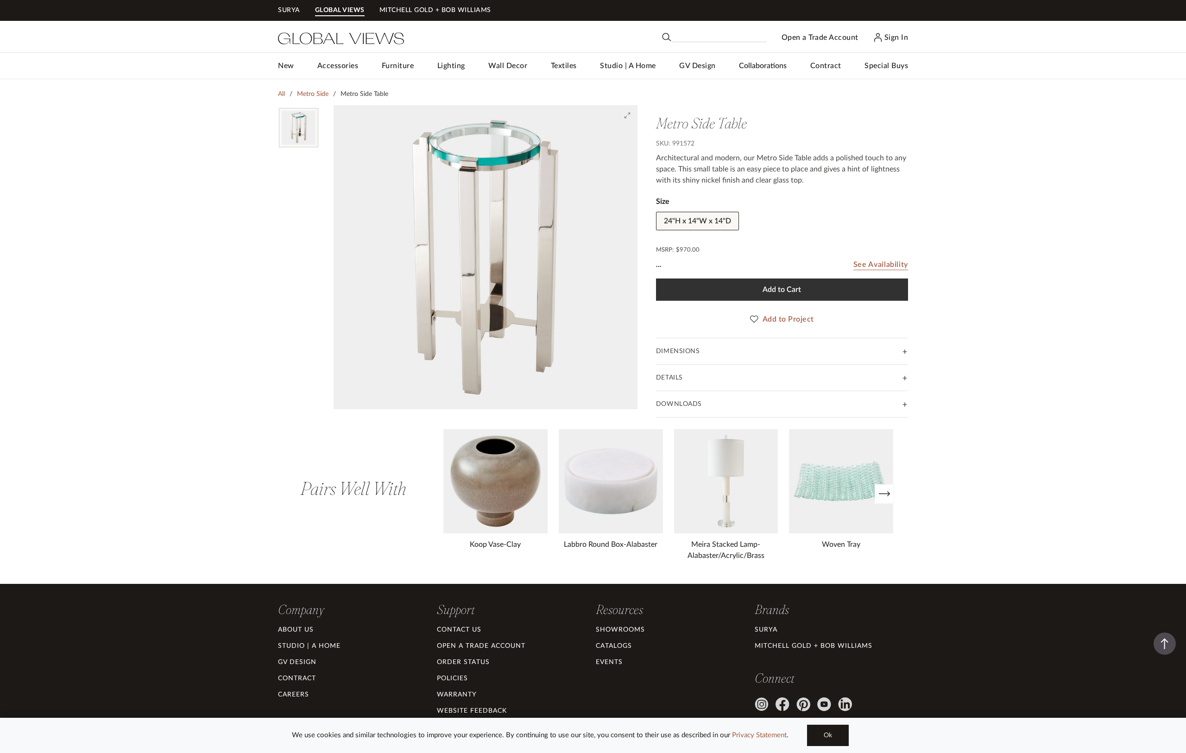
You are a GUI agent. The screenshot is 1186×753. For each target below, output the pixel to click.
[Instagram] (762, 704)
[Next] (884, 494)
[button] (338, 66)
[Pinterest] (803, 704)
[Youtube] (824, 704)
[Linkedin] (845, 704)
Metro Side (312, 94)
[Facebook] (782, 704)
